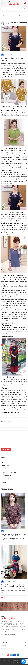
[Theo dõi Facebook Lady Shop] (14, 655)
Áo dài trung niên (6, 475)
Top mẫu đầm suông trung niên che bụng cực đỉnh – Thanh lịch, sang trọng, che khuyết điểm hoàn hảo (14, 586)
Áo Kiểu (4, 469)
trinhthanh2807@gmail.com (10, 634)
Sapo (17, 662)
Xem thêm (3, 597)
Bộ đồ (4, 462)
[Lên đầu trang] (25, 655)
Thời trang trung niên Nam (9, 472)
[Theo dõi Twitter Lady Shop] (11, 655)
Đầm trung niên (6, 465)
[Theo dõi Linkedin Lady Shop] (18, 655)
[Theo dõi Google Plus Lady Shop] (8, 655)
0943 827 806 (6, 637)
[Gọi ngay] (2, 345)
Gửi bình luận (6, 449)
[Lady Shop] (8, 617)
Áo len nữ (4, 482)
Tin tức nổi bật (7, 489)
